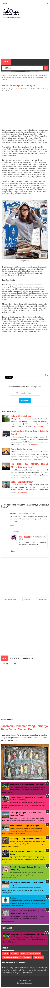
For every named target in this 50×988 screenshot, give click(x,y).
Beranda (27, 599)
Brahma (13, 898)
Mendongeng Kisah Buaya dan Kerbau (26, 784)
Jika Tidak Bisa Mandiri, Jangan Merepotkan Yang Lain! (29, 465)
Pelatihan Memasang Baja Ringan (24, 826)
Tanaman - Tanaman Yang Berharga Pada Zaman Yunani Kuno (24, 727)
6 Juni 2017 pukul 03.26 (26, 513)
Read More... (39, 426)
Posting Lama (42, 599)
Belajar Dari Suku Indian (22, 481)
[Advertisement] (25, 39)
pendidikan (38, 957)
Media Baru (24, 89)
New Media (5, 91)
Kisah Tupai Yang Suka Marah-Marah (26, 838)
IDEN (21, 537)
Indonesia (14, 953)
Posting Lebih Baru (9, 599)
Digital (6, 89)
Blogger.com (29, 983)
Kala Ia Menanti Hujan (21, 416)
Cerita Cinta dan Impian (22, 449)
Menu (7, 61)
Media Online (42, 89)
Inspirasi (12, 89)
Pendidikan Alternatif (12, 957)
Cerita (5, 953)
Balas (12, 525)
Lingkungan (35, 953)
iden (30, 980)
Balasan (16, 532)
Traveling (27, 957)
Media (18, 89)
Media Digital (33, 89)
